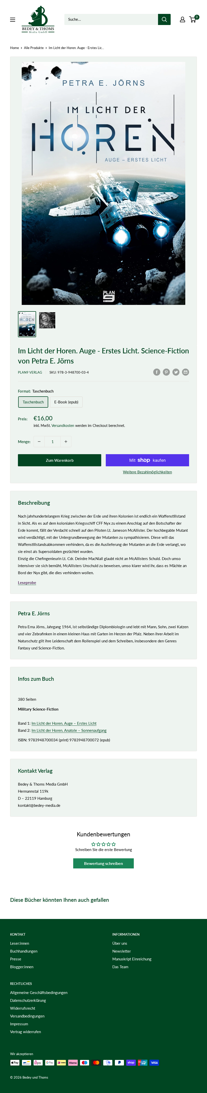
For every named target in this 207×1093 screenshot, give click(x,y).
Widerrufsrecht (22, 1008)
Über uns (119, 943)
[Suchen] (164, 19)
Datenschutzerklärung (28, 1000)
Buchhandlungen (23, 951)
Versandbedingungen (27, 1016)
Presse (15, 959)
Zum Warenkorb (59, 460)
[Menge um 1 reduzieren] (39, 441)
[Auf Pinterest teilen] (166, 371)
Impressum (19, 1024)
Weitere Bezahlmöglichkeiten (147, 472)
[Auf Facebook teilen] (156, 371)
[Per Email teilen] (185, 371)
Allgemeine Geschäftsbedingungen (38, 992)
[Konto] (182, 19)
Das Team (120, 966)
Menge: (24, 441)
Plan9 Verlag (30, 372)
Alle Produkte (34, 48)
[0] (193, 19)
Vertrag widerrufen (25, 1031)
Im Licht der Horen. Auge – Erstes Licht (64, 723)
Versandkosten (62, 425)
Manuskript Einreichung (131, 959)
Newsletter (121, 951)
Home (14, 48)
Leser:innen (19, 943)
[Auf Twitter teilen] (175, 371)
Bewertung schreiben (103, 863)
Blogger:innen (21, 966)
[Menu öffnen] (12, 20)
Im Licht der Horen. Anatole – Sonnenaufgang (69, 730)
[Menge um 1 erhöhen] (66, 441)
